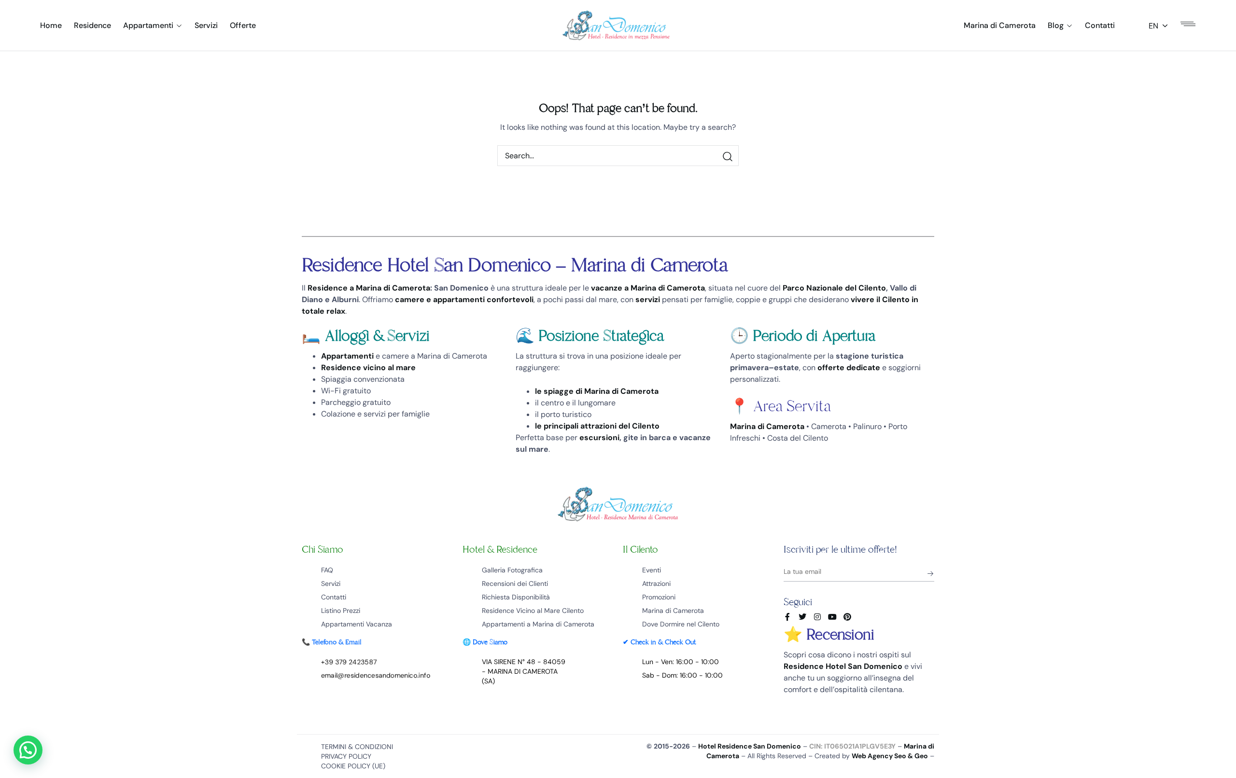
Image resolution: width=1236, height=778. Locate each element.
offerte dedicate (848, 367)
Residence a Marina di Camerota (369, 288)
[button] (28, 750)
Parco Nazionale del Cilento (834, 288)
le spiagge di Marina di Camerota (597, 391)
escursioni (599, 437)
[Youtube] (832, 617)
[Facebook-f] (787, 617)
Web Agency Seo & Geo (890, 755)
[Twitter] (802, 617)
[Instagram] (817, 617)
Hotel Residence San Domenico (749, 746)
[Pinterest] (847, 617)
